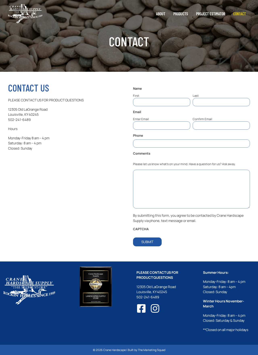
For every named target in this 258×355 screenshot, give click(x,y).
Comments (149, 153)
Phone (138, 135)
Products (180, 13)
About (160, 13)
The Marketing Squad (151, 350)
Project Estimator (210, 13)
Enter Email (141, 119)
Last (196, 96)
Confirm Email (202, 119)
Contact (239, 13)
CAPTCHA (141, 229)
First (136, 96)
